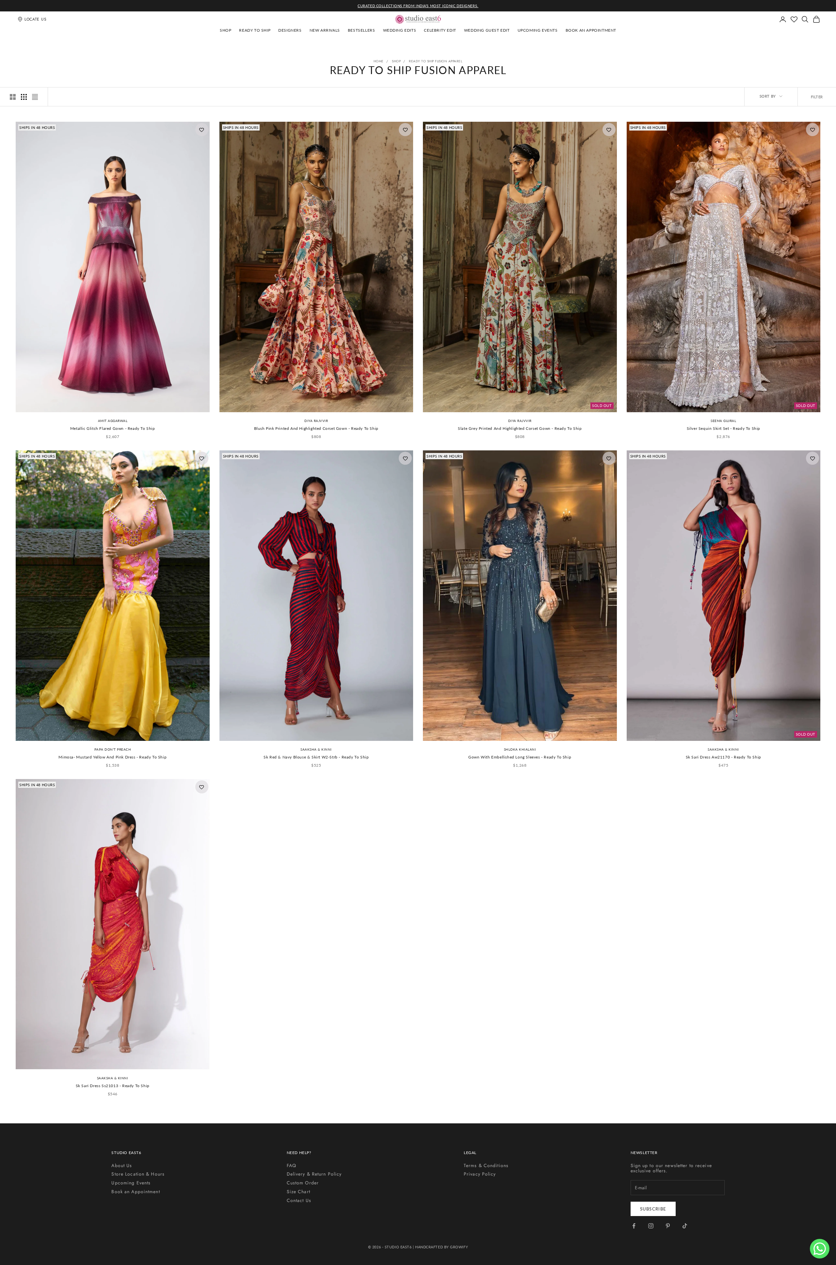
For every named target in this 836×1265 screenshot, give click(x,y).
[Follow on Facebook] (634, 1226)
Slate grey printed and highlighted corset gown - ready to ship (520, 428)
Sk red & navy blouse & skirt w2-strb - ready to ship (316, 757)
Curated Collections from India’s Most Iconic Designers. (418, 6)
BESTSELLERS (361, 30)
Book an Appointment (591, 30)
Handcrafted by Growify (441, 1247)
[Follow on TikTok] (685, 1226)
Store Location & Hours (138, 1174)
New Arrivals (325, 30)
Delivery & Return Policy (314, 1174)
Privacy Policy (480, 1174)
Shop (225, 30)
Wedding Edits (399, 30)
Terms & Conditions (486, 1165)
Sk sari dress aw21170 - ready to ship (723, 757)
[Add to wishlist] (201, 129)
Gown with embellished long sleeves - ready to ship (519, 757)
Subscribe (653, 1208)
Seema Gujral (723, 421)
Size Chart (298, 1191)
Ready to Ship (254, 30)
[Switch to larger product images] (13, 97)
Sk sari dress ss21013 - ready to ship (113, 1085)
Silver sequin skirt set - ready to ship (723, 428)
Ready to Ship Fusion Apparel (435, 61)
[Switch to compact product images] (35, 97)
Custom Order (303, 1182)
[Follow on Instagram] (651, 1226)
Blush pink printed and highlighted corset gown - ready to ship (316, 428)
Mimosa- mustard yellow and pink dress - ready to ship (112, 757)
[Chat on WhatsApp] (819, 1248)
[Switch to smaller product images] (24, 97)
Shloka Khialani (520, 749)
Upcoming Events (538, 30)
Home (379, 61)
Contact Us (299, 1200)
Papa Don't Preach (112, 749)
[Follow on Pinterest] (668, 1226)
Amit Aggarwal (113, 421)
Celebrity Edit (440, 30)
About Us (121, 1165)
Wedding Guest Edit (487, 30)
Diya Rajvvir (316, 421)
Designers (289, 30)
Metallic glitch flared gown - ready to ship (112, 428)
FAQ (291, 1165)
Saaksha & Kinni (316, 749)
